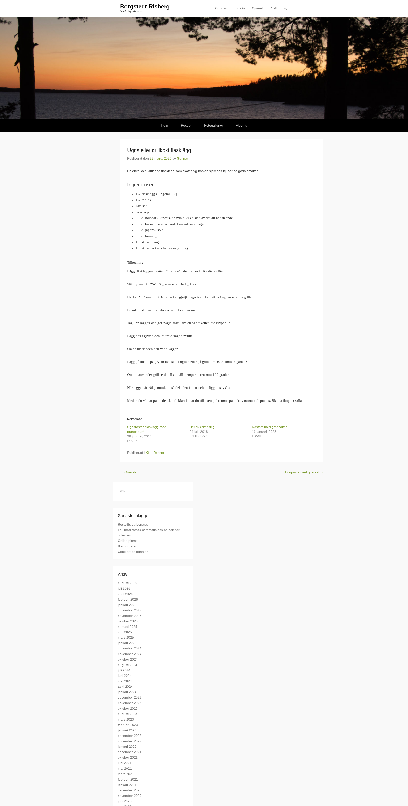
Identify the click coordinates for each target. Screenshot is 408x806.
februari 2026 (128, 599)
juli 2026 (124, 588)
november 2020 (129, 796)
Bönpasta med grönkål (304, 472)
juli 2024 (124, 670)
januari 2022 (127, 746)
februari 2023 (128, 725)
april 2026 (125, 594)
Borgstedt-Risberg (145, 6)
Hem (164, 125)
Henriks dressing (202, 427)
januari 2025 (127, 643)
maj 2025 (125, 632)
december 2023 (129, 697)
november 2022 (129, 741)
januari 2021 (127, 785)
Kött (149, 452)
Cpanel (257, 8)
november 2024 (129, 654)
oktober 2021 (128, 757)
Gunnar (182, 158)
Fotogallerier (213, 125)
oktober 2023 (128, 708)
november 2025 (129, 616)
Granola (128, 472)
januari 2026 (127, 605)
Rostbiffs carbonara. (133, 524)
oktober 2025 (128, 621)
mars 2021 (126, 774)
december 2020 (129, 790)
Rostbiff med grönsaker (269, 427)
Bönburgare (127, 546)
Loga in (239, 8)
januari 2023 (127, 730)
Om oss (221, 8)
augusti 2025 (127, 626)
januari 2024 (127, 692)
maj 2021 (125, 768)
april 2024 (125, 686)
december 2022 (129, 736)
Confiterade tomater (133, 552)
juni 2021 (125, 763)
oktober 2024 (128, 659)
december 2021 (129, 752)
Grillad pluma (128, 541)
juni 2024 (125, 676)
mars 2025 (126, 637)
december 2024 (129, 648)
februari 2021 (128, 779)
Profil (273, 8)
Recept (186, 125)
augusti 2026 (127, 583)
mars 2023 (126, 719)
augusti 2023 (127, 714)
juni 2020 (125, 801)
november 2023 (129, 703)
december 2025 (129, 610)
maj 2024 (125, 681)
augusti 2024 (127, 665)
